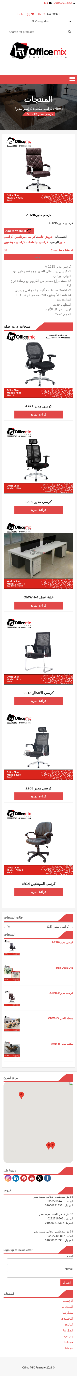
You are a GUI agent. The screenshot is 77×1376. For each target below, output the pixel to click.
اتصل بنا (68, 1330)
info (46, 2)
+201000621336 (62, 2)
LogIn (20, 14)
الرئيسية (68, 1300)
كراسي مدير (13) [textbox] (39, 926)
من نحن (68, 1336)
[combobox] (38, 925)
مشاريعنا (67, 1312)
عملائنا (69, 1348)
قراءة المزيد (38, 414)
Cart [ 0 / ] (48, 14)
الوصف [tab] (38, 256)
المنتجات (67, 1306)
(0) (29, 14)
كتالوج (69, 1324)
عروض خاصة (45, 236)
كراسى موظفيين (24, 236)
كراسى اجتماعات (37, 242)
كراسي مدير (24, 108)
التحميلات (67, 1318)
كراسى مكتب (43, 108)
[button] (10, 142)
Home (58, 108)
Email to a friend (62, 250)
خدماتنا (68, 1342)
